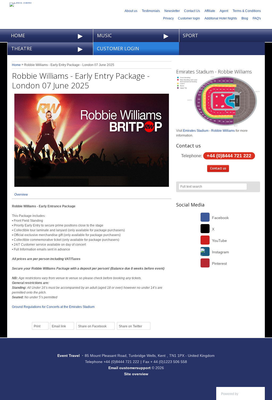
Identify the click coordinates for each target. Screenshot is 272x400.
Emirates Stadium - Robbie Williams (214, 71)
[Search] (254, 187)
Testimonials (151, 11)
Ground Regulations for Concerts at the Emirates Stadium (53, 307)
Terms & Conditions (247, 11)
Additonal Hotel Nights (221, 18)
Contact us (218, 168)
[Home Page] (60, 4)
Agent (224, 11)
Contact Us (192, 11)
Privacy (168, 18)
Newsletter (172, 11)
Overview (21, 194)
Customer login (189, 18)
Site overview (136, 374)
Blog (244, 18)
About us (131, 11)
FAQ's (257, 18)
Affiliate (210, 11)
